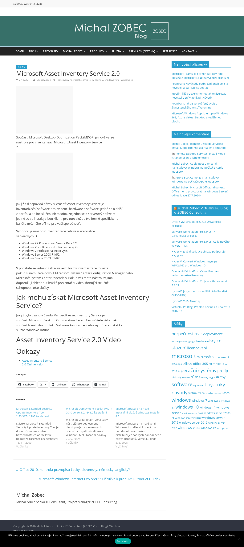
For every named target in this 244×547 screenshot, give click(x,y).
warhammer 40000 (217, 393)
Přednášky (50, 51)
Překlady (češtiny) (142, 51)
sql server (198, 385)
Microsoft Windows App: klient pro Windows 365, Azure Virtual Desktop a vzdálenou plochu (200, 117)
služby (220, 377)
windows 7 (97, 79)
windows (181, 400)
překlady (176, 377)
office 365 (200, 363)
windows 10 (187, 407)
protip (222, 370)
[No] (239, 539)
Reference (169, 51)
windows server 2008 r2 (188, 418)
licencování (62, 79)
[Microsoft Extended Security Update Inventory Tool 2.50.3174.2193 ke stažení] (41, 427)
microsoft (75, 79)
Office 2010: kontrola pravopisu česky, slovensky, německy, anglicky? (72, 469)
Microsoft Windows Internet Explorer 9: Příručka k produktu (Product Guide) (101, 479)
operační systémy (197, 370)
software (86, 79)
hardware (202, 341)
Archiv (33, 51)
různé (196, 377)
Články (21, 66)
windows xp (127, 79)
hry (212, 340)
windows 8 (214, 400)
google (192, 341)
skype (212, 377)
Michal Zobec (73, 51)
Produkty (97, 51)
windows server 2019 (193, 422)
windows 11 (208, 407)
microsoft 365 (207, 357)
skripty (204, 377)
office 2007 (215, 364)
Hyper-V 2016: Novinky (186, 301)
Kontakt (188, 51)
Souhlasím (123, 541)
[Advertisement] (44, 110)
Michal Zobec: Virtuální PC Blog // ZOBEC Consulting (201, 210)
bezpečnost (183, 334)
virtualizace (196, 393)
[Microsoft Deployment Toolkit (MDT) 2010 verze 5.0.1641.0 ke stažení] (91, 426)
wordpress (222, 428)
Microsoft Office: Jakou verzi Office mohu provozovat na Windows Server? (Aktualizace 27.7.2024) (200, 191)
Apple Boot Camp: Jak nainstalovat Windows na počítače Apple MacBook (197, 167)
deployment (212, 334)
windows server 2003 (192, 413)
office (187, 363)
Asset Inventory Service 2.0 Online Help (37, 362)
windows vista (112, 79)
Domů (20, 51)
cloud (198, 334)
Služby (116, 51)
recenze (186, 377)
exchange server (180, 341)
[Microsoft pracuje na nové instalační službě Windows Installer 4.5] (140, 427)
